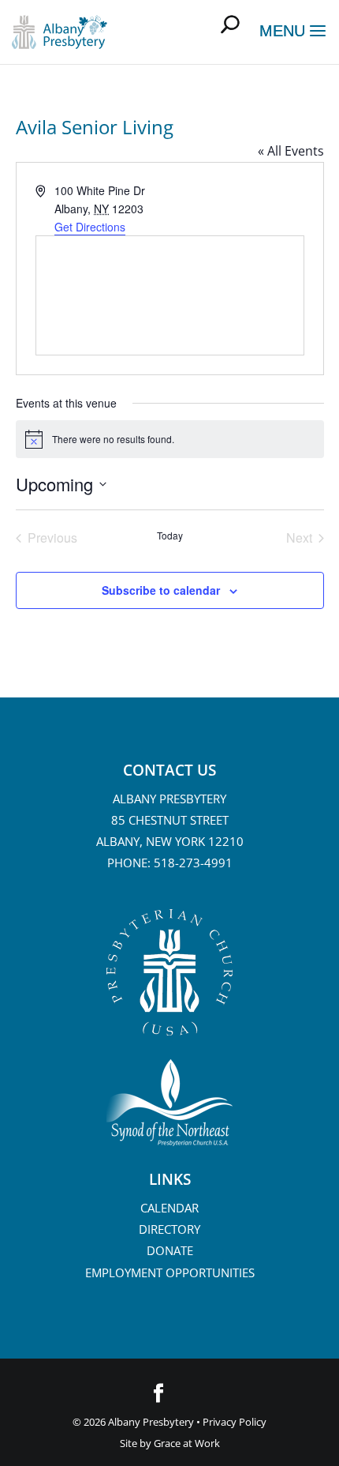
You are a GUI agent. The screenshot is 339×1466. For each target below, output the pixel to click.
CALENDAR (169, 1208)
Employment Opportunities (170, 1272)
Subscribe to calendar (161, 590)
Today (170, 535)
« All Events (291, 151)
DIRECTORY (169, 1229)
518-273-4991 (193, 862)
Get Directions (89, 227)
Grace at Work (187, 1443)
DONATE (170, 1250)
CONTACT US (169, 770)
